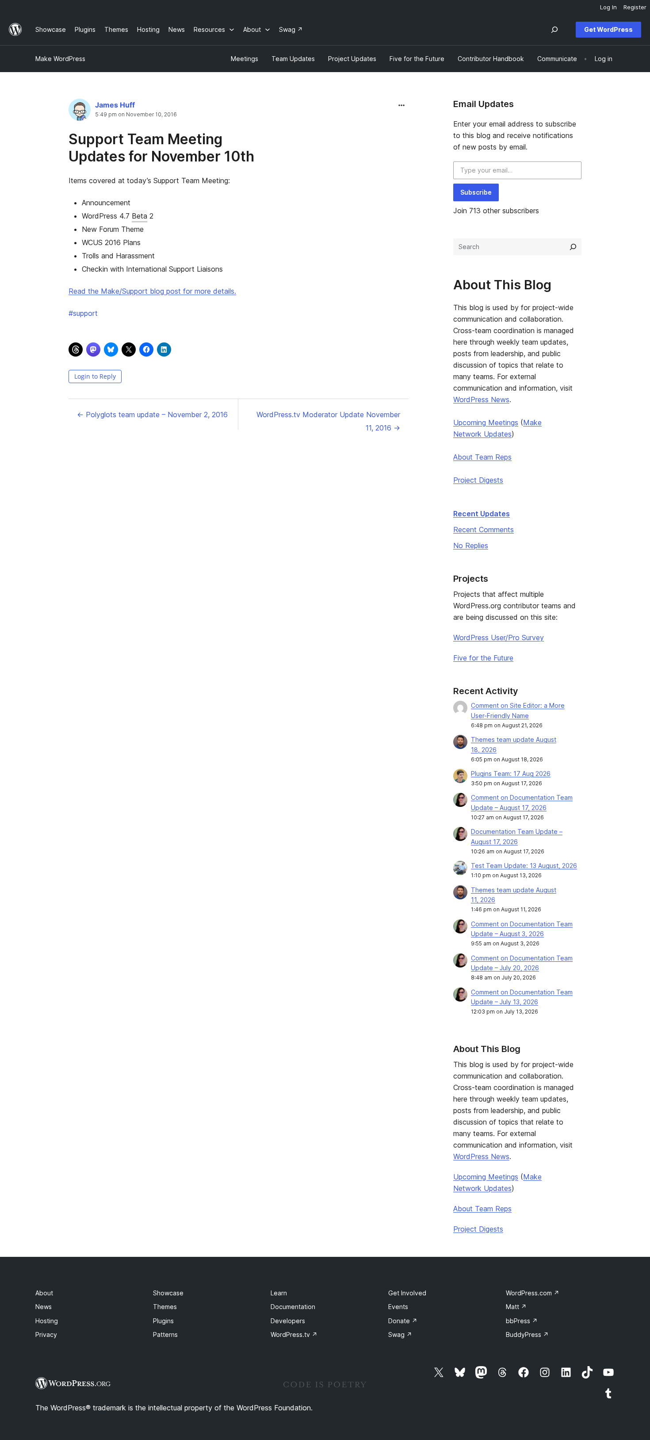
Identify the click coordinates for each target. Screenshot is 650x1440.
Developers (288, 1321)
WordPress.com (532, 1293)
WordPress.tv (294, 1334)
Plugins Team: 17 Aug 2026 (511, 773)
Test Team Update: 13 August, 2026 (524, 865)
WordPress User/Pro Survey (498, 637)
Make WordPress (60, 58)
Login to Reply (95, 376)
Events (398, 1306)
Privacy (46, 1334)
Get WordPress (608, 29)
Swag (400, 1334)
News (43, 1306)
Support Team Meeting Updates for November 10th (161, 148)
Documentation (293, 1306)
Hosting (46, 1321)
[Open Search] (554, 29)
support (83, 313)
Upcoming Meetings (485, 422)
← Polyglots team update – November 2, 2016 (152, 414)
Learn (279, 1293)
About (44, 1293)
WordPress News (481, 399)
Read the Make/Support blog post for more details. (152, 291)
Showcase (168, 1293)
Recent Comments (483, 529)
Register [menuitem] (634, 7)
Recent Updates (481, 513)
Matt (516, 1306)
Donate (402, 1321)
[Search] (573, 246)
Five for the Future (483, 657)
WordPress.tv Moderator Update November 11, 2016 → (328, 421)
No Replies (470, 545)
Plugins (163, 1321)
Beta (139, 215)
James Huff (115, 104)
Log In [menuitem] (608, 7)
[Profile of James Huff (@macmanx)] (80, 112)
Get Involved (407, 1293)
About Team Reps (482, 457)
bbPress (522, 1321)
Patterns (165, 1334)
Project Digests (478, 480)
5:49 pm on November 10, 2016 (136, 114)
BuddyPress (527, 1334)
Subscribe (476, 192)
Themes (165, 1306)
